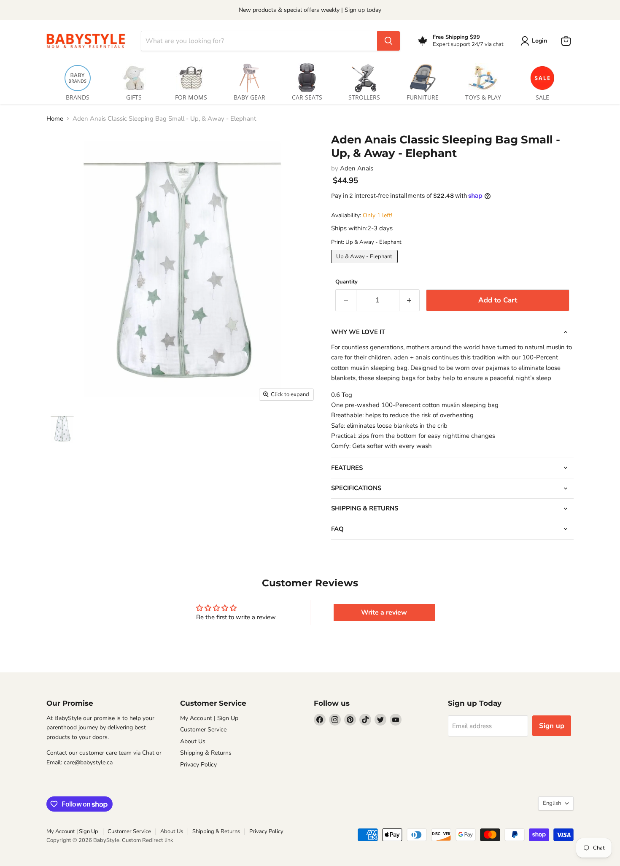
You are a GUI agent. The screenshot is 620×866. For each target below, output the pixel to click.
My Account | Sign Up (209, 718)
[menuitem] (77, 80)
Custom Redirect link (147, 840)
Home (54, 118)
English (552, 803)
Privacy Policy (198, 765)
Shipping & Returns (206, 753)
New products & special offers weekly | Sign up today (310, 10)
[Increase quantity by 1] (409, 300)
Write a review (384, 612)
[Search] (388, 41)
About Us (192, 741)
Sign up (551, 726)
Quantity (346, 282)
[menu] (310, 80)
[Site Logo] (88, 41)
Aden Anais (356, 168)
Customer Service (203, 730)
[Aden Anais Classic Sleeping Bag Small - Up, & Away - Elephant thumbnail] (62, 428)
